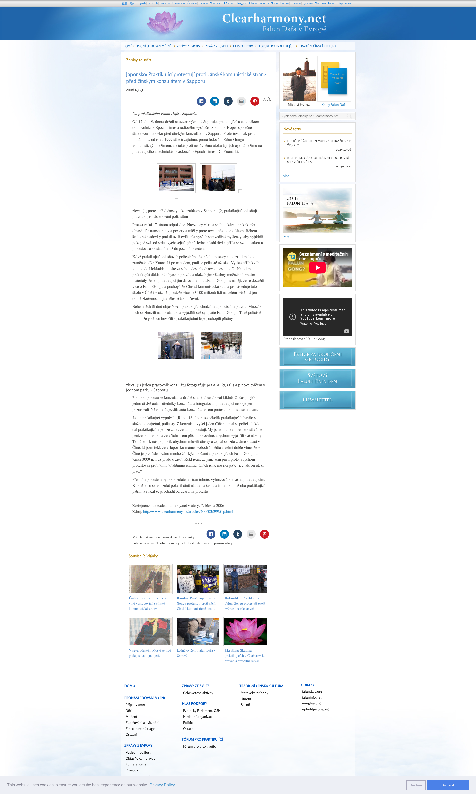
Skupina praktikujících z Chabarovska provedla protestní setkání (245, 655)
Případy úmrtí (136, 704)
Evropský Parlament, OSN (202, 710)
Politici (188, 722)
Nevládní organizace (198, 716)
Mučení (131, 716)
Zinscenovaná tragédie (142, 728)
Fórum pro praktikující (200, 746)
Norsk (274, 3)
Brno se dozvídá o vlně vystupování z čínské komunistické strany (147, 603)
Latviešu (264, 3)
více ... (287, 176)
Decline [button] (416, 785)
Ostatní (131, 734)
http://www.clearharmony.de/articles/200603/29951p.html (188, 511)
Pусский (308, 3)
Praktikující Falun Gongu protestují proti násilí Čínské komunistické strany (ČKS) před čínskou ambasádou (196, 608)
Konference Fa (136, 764)
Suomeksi (216, 3)
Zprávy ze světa (139, 59)
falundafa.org (312, 691)
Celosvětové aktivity (198, 693)
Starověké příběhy (254, 693)
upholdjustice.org (315, 709)
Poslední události (139, 752)
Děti (129, 710)
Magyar (241, 3)
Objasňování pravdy (140, 758)
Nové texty (292, 128)
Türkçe (332, 3)
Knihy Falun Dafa (334, 104)
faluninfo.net (312, 697)
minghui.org (311, 703)
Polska (284, 3)
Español (203, 3)
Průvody (132, 770)
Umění (246, 699)
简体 (132, 3)
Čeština (192, 3)
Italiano (252, 3)
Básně (245, 704)
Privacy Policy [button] (162, 785)
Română (296, 3)
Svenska (320, 3)
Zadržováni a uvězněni (142, 722)
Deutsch (153, 3)
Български (178, 3)
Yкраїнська (345, 3)
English (141, 3)
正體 (124, 3)
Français (165, 3)
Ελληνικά (229, 3)
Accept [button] (448, 785)
